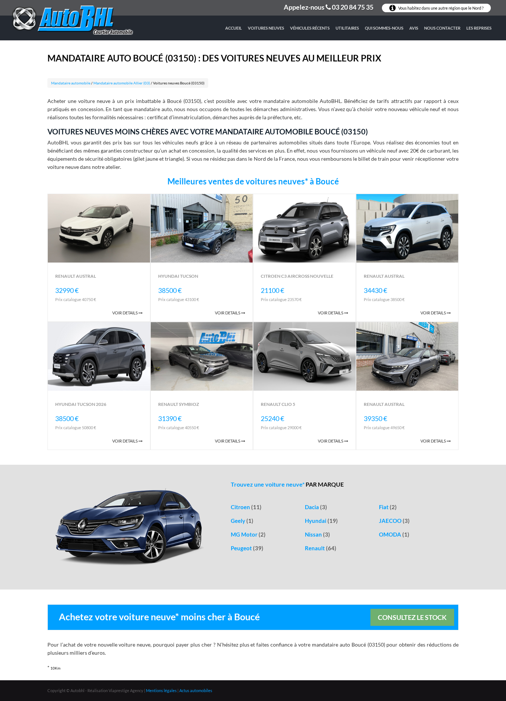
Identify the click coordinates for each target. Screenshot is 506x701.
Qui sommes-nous (384, 28)
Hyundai (321, 520)
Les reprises (479, 28)
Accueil (233, 28)
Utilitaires (347, 28)
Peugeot (247, 548)
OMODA (394, 534)
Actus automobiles (195, 690)
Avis (413, 28)
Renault (320, 548)
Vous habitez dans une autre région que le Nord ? (440, 8)
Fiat (388, 507)
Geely (242, 520)
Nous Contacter (442, 28)
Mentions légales (161, 690)
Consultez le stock (412, 617)
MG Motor (248, 534)
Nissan (317, 534)
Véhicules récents (310, 28)
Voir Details (125, 312)
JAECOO (394, 520)
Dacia (316, 507)
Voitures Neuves (266, 28)
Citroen (246, 507)
